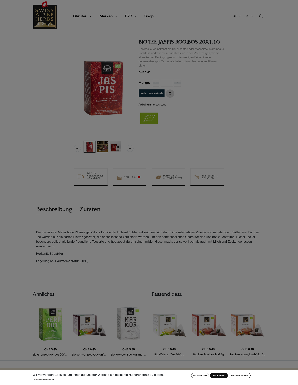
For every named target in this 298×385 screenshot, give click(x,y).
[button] (77, 148)
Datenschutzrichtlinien (43, 379)
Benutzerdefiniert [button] (239, 375)
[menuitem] (148, 16)
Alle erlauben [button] (218, 375)
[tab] (54, 211)
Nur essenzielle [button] (200, 375)
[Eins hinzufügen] (156, 83)
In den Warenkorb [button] (152, 93)
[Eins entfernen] (177, 83)
